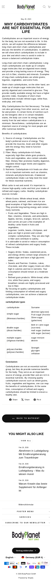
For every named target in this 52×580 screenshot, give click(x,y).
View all (26, 441)
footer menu (25, 511)
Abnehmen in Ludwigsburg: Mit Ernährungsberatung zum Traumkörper (34, 454)
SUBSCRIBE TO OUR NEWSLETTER (25, 523)
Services (25, 517)
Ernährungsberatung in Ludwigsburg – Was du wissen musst (31, 470)
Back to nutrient (28, 418)
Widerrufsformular (26, 505)
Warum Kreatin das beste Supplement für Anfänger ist (33, 487)
